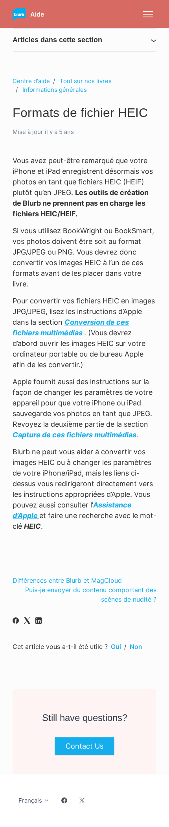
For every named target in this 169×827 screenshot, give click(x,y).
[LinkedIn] (38, 621)
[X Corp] (27, 621)
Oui (116, 646)
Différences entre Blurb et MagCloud (67, 580)
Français (31, 800)
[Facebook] (16, 621)
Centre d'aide (31, 81)
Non (136, 646)
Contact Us (84, 746)
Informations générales (54, 89)
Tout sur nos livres (86, 81)
